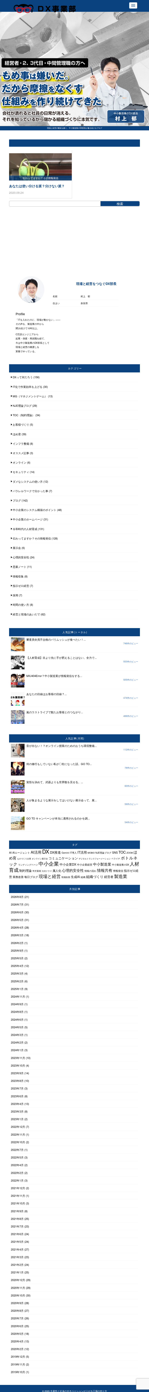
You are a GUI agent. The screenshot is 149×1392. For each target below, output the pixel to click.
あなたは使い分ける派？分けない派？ (37, 185)
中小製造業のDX (120, 864)
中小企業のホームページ (28, 519)
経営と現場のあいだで (26, 614)
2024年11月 (18, 996)
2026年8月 (17, 897)
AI (10, 852)
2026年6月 (17, 912)
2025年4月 (17, 966)
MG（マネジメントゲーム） (30, 396)
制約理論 (25, 870)
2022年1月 (17, 1180)
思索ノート (19, 567)
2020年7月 (17, 1318)
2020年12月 (18, 1280)
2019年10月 (18, 1372)
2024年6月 (17, 1019)
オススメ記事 (21, 453)
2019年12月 (18, 1356)
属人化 (57, 871)
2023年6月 (17, 1096)
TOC (122, 852)
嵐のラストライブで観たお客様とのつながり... (54, 712)
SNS (115, 852)
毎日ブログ (31, 877)
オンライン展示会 (40, 858)
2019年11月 (18, 1364)
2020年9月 (17, 1303)
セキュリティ (21, 472)
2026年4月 (17, 927)
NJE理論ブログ (22, 405)
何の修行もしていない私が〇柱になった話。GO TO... (59, 764)
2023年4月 (17, 1104)
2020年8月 (17, 1310)
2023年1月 (17, 1119)
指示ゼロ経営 (21, 586)
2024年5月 (17, 1027)
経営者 (108, 876)
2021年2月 (17, 1265)
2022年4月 (17, 1165)
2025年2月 (17, 981)
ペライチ (115, 858)
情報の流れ (90, 870)
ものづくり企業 (24, 858)
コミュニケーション (63, 858)
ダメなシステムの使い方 (28, 481)
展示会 (17, 548)
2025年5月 (17, 958)
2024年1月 (17, 1050)
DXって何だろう (23, 377)
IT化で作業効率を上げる (27, 387)
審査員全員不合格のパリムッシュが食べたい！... (56, 639)
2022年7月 (17, 1150)
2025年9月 (17, 950)
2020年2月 (17, 1349)
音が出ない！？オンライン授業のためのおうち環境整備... (61, 746)
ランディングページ (28, 864)
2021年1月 (17, 1272)
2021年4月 (17, 1249)
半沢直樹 (36, 870)
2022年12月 (18, 1127)
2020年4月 (17, 1341)
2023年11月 (18, 1058)
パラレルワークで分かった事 (30, 491)
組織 (83, 877)
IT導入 (73, 852)
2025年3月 (17, 973)
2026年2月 (17, 943)
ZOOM (129, 852)
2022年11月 (18, 1134)
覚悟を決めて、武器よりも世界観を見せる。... (54, 782)
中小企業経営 (84, 864)
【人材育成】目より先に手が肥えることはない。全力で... (61, 658)
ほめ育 (17, 434)
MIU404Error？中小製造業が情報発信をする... (54, 676)
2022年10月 (18, 1142)
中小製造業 (102, 864)
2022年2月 (17, 1173)
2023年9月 (17, 1073)
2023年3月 (17, 1111)
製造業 (120, 876)
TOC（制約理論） (24, 415)
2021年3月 (17, 1257)
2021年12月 (18, 1188)
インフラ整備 (21, 443)
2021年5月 (17, 1241)
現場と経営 (50, 876)
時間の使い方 (21, 604)
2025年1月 (17, 989)
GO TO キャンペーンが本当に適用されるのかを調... (58, 818)
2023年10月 (18, 1065)
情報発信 (118, 870)
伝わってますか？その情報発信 (32, 538)
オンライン (19, 462)
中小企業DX (68, 864)
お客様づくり (21, 424)
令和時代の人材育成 (25, 529)
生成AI (75, 876)
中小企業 (49, 863)
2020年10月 (18, 1295)
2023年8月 (17, 1081)
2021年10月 (18, 1203)
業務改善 (18, 877)
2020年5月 (17, 1334)
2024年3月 (17, 1035)
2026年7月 (17, 904)
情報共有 (104, 870)
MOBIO (91, 852)
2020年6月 (17, 1326)
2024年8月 (17, 1012)
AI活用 (36, 852)
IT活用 (82, 852)
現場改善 (65, 876)
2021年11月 (18, 1196)
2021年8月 (17, 1219)
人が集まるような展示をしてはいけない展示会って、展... (61, 800)
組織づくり (94, 876)
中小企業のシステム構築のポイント (34, 510)
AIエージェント (21, 852)
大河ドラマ (47, 871)
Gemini (65, 852)
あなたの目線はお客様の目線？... (46, 694)
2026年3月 (17, 935)
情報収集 (18, 576)
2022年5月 (17, 1157)
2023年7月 (17, 1088)
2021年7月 (17, 1226)
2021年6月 (17, 1234)
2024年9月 (17, 1004)
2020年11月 (18, 1288)
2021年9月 (17, 1211)
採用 (15, 595)
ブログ (17, 500)
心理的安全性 (21, 557)
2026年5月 (17, 920)
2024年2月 (17, 1042)
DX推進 (55, 852)
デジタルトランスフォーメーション (95, 858)
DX (45, 851)
